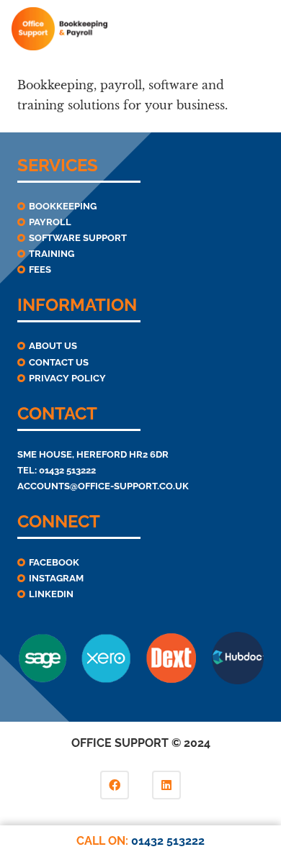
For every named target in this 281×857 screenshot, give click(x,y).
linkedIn (51, 594)
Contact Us (59, 362)
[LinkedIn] (166, 785)
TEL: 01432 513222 (56, 470)
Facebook (54, 562)
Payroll (50, 222)
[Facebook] (114, 785)
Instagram (56, 578)
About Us (53, 345)
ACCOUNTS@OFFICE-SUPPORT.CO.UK (103, 486)
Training (51, 253)
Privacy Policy (67, 378)
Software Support (78, 237)
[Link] (59, 28)
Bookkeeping (63, 206)
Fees (40, 269)
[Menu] (261, 29)
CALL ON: (140, 841)
